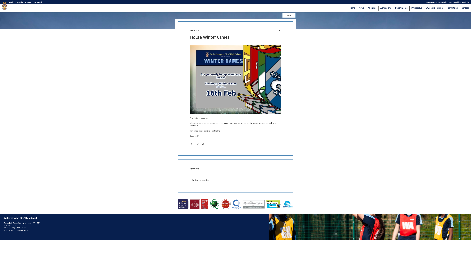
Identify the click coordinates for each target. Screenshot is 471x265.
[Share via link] (203, 144)
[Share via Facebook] (191, 144)
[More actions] (279, 30)
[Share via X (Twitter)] (197, 144)
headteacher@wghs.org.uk (18, 230)
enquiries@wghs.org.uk (16, 228)
